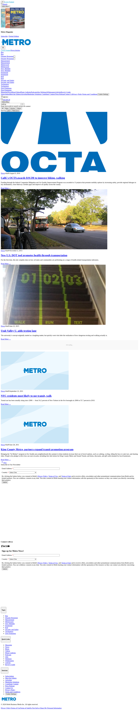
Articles (20, 2)
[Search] (22, 104)
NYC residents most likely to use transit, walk (26, 395)
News (16, 2)
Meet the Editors (15, 94)
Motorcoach (5, 65)
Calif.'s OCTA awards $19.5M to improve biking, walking (33, 177)
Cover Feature (9, 2)
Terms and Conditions (89, 94)
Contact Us (68, 94)
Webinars (43, 92)
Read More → (6, 188)
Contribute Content (48, 94)
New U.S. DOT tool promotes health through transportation (34, 255)
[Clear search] (23, 104)
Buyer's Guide (66, 92)
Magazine (4, 92)
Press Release (60, 94)
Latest (9, 111)
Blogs (14, 92)
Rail (2, 76)
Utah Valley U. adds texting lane (18, 330)
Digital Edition (14, 36)
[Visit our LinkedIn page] (4, 547)
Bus (2, 52)
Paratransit (4, 73)
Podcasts (34, 92)
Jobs (38, 92)
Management (5, 61)
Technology (5, 84)
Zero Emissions (6, 88)
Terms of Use (15, 708)
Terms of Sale (25, 708)
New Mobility (6, 69)
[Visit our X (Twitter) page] (6, 547)
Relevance (15, 111)
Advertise (24, 94)
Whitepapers (51, 92)
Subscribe (4, 36)
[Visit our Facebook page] (2, 547)
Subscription (5, 94)
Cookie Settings (103, 94)
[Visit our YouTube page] (8, 547)
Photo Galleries (25, 92)
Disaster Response (7, 56)
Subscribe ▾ (5, 6)
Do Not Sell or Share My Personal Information (46, 708)
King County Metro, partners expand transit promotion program (37, 449)
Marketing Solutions (34, 94)
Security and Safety (7, 80)
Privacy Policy (77, 94)
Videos (18, 92)
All (2, 108)
